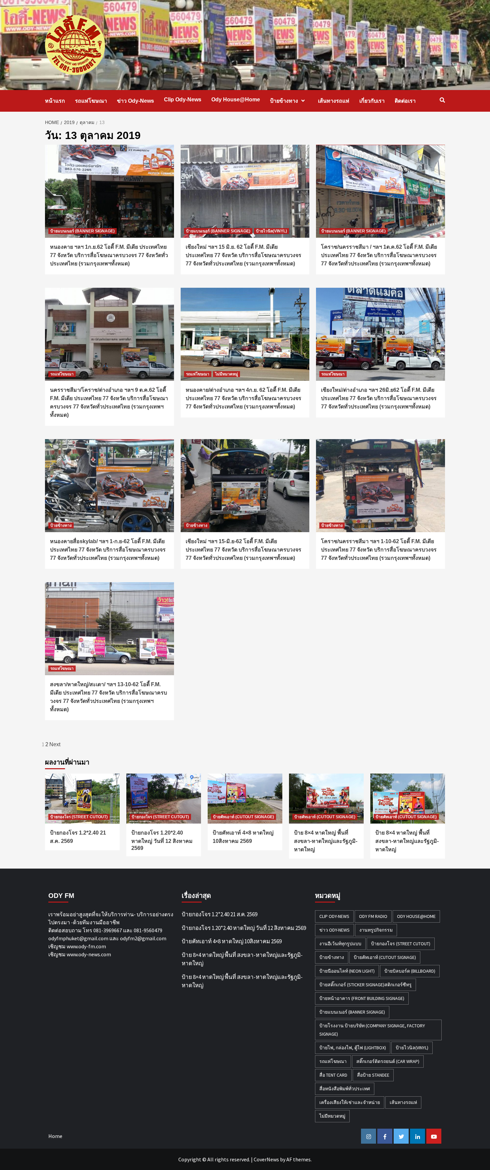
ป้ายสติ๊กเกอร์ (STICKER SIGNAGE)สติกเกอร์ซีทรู (365, 985)
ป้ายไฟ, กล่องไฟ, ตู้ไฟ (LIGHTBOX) (352, 1048)
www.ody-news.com (89, 954)
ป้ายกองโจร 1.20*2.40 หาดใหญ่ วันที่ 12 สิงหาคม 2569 (162, 840)
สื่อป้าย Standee (373, 1075)
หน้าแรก (55, 101)
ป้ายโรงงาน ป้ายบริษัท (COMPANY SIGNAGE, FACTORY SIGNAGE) (372, 1030)
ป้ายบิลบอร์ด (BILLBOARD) (409, 971)
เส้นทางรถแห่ (333, 101)
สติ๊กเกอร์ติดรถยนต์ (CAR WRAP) (387, 1061)
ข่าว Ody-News (135, 101)
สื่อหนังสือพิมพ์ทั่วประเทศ (344, 1089)
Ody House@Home (235, 99)
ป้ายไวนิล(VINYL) (271, 231)
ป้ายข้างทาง (284, 101)
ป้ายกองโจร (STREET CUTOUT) (79, 817)
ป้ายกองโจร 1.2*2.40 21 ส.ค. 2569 (219, 914)
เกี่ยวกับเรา (372, 101)
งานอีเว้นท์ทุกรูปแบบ (340, 944)
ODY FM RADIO (373, 916)
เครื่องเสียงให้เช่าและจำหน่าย (349, 1102)
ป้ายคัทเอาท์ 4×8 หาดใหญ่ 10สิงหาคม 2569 (232, 941)
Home (55, 1136)
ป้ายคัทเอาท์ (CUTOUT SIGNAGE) (243, 817)
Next (54, 744)
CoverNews (266, 1159)
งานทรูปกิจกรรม (376, 930)
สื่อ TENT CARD (333, 1075)
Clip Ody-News (182, 99)
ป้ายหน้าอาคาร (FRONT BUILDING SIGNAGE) (361, 998)
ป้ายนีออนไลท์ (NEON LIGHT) (347, 971)
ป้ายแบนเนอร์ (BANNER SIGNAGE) (82, 231)
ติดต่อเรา (405, 101)
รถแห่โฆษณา (91, 101)
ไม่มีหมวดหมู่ (226, 374)
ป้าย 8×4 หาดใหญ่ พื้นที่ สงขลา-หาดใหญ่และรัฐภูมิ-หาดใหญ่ (325, 841)
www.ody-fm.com (86, 946)
